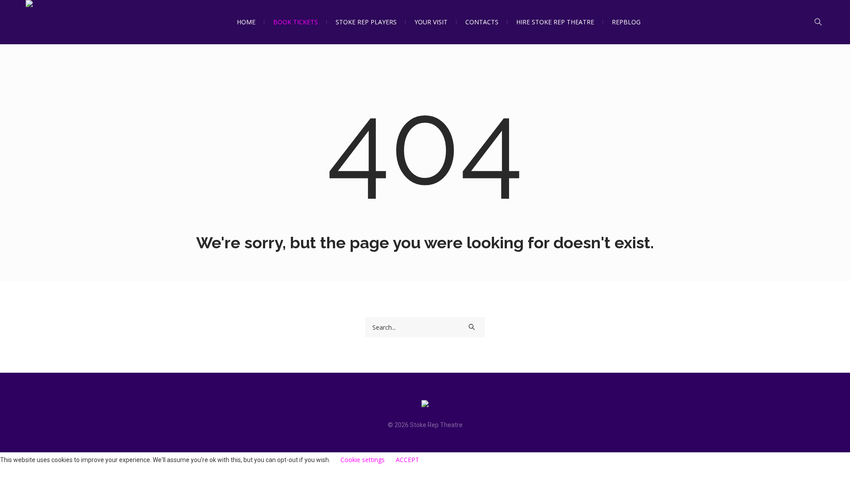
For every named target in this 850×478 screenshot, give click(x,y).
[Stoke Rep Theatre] (425, 405)
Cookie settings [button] (362, 459)
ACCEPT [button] (407, 459)
